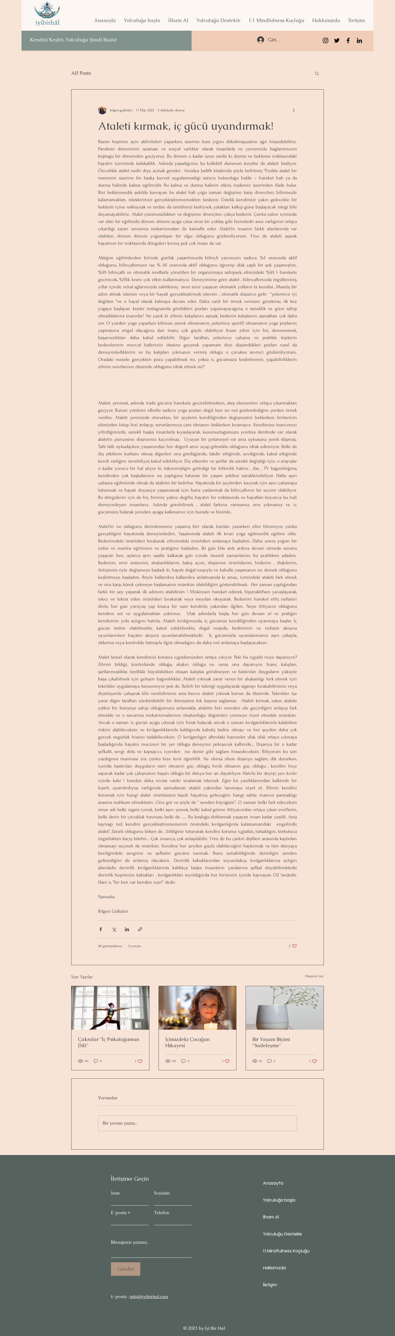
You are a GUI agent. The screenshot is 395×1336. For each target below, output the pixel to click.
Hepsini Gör (314, 976)
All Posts (81, 73)
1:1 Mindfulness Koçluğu (282, 1251)
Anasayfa (273, 1183)
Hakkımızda (274, 1268)
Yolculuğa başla (279, 1200)
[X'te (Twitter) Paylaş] (113, 929)
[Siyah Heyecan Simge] (336, 40)
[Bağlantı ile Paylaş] (140, 929)
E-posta (119, 1213)
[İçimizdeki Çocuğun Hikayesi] (197, 1008)
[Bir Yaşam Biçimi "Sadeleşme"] (285, 1008)
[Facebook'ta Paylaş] (100, 929)
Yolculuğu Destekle (282, 1234)
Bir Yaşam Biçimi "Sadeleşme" (271, 1042)
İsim (115, 1193)
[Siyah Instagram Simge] (325, 40)
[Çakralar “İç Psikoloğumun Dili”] (110, 1008)
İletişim (270, 1285)
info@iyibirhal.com (149, 1296)
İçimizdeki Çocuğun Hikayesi (187, 1042)
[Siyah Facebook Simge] (348, 40)
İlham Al (271, 1217)
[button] (142, 20)
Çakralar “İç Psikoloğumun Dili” (108, 1042)
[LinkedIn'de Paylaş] (127, 929)
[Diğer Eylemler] (293, 110)
